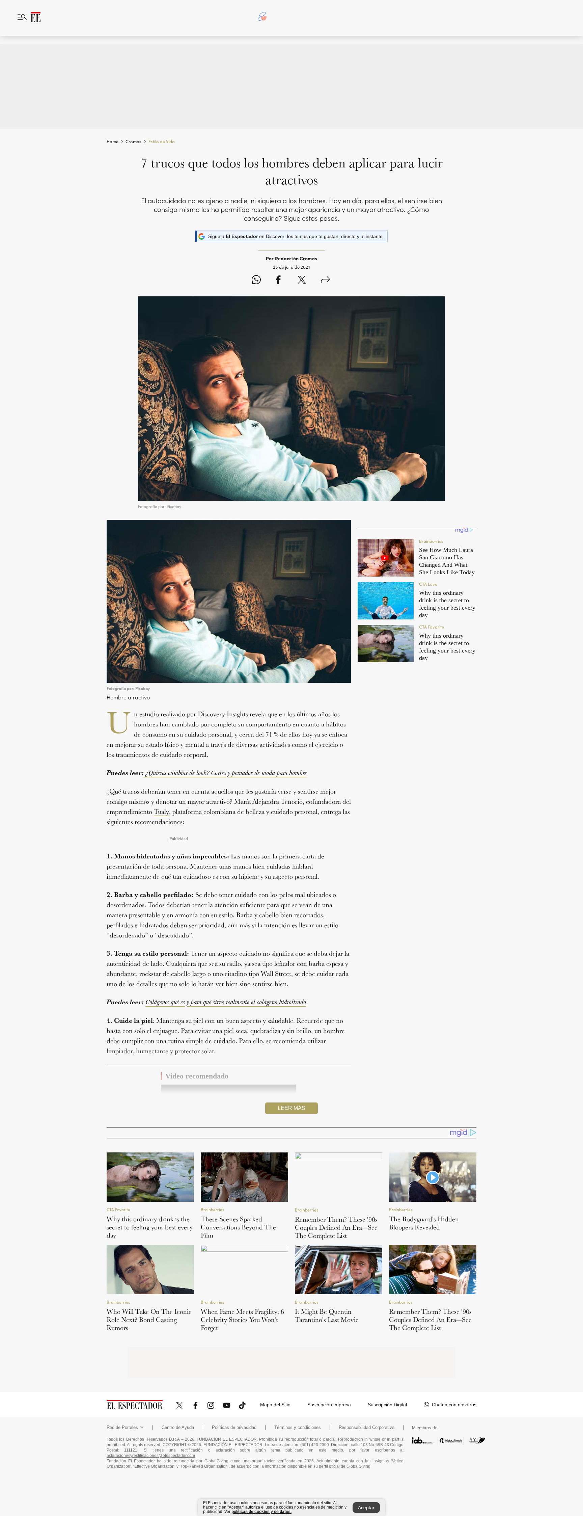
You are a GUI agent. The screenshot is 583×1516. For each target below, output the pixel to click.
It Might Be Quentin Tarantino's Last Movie (327, 1315)
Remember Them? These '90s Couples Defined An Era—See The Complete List (336, 1227)
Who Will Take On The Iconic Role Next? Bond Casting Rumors (149, 1319)
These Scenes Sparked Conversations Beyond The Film (238, 1227)
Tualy (161, 811)
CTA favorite (118, 1209)
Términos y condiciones (297, 1427)
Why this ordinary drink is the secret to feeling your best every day (150, 1227)
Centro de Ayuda (178, 1427)
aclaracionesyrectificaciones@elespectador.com (151, 1455)
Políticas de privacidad (234, 1427)
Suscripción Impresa (329, 1404)
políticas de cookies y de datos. (261, 1511)
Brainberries (212, 1209)
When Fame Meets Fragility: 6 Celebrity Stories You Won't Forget (242, 1319)
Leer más (291, 1108)
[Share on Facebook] (278, 280)
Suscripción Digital (387, 1404)
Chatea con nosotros (454, 1404)
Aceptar (366, 1507)
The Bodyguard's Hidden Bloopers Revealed (424, 1223)
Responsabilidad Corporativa (366, 1427)
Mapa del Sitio (275, 1404)
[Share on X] (301, 280)
